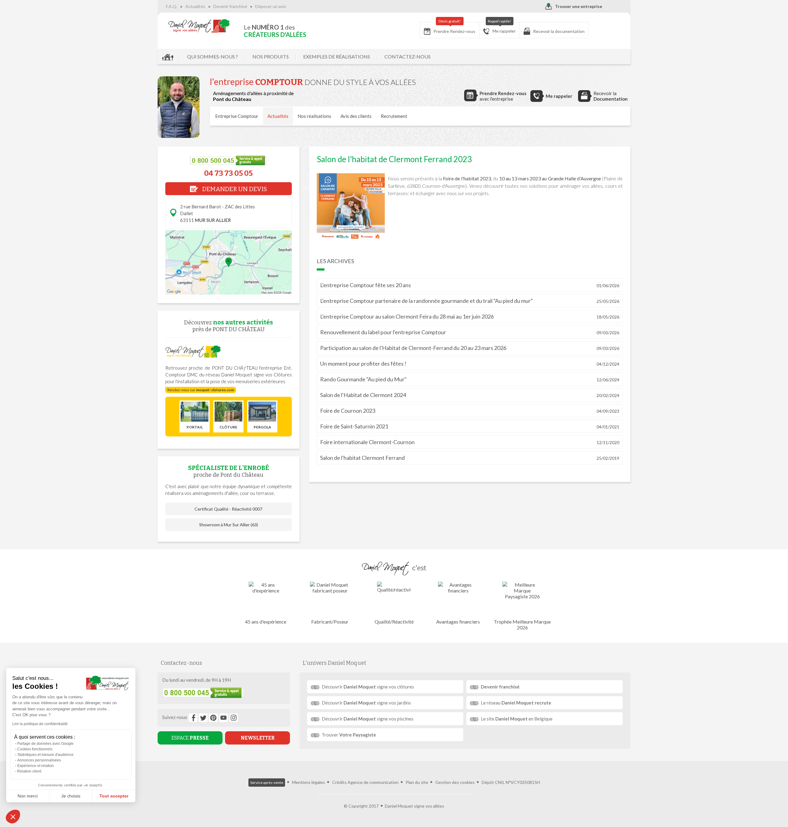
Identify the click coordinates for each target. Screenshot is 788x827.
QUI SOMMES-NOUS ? (212, 56)
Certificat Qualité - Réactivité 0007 (228, 509)
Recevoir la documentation (559, 31)
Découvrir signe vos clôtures (368, 686)
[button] (13, 816)
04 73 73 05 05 (228, 173)
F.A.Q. (171, 6)
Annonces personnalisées (39, 760)
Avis (356, 116)
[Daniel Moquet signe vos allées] (199, 26)
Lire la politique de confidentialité (40, 724)
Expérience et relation (35, 766)
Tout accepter (113, 795)
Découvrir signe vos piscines (367, 718)
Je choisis (70, 795)
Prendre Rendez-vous (454, 28)
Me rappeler (502, 28)
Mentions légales (308, 782)
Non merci (28, 795)
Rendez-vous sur (200, 389)
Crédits (339, 782)
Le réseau (516, 702)
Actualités (195, 6)
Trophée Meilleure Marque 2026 (522, 624)
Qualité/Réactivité (394, 621)
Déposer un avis (270, 6)
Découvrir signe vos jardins (366, 702)
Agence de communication (373, 782)
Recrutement (394, 116)
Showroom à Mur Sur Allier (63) (228, 524)
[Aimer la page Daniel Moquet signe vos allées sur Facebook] (193, 717)
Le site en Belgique (517, 718)
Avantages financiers (458, 621)
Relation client (29, 771)
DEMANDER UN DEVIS (234, 189)
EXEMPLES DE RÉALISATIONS (336, 56)
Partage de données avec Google (45, 743)
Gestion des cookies (455, 782)
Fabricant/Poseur (329, 621)
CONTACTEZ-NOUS (407, 56)
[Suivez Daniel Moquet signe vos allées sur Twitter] (203, 717)
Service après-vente (266, 782)
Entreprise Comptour (236, 116)
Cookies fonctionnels (34, 749)
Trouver (349, 734)
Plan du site (417, 782)
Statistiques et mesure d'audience (45, 755)
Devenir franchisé (230, 6)
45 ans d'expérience (265, 621)
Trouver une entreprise (578, 6)
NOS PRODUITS (270, 56)
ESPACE (190, 738)
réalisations (314, 116)
